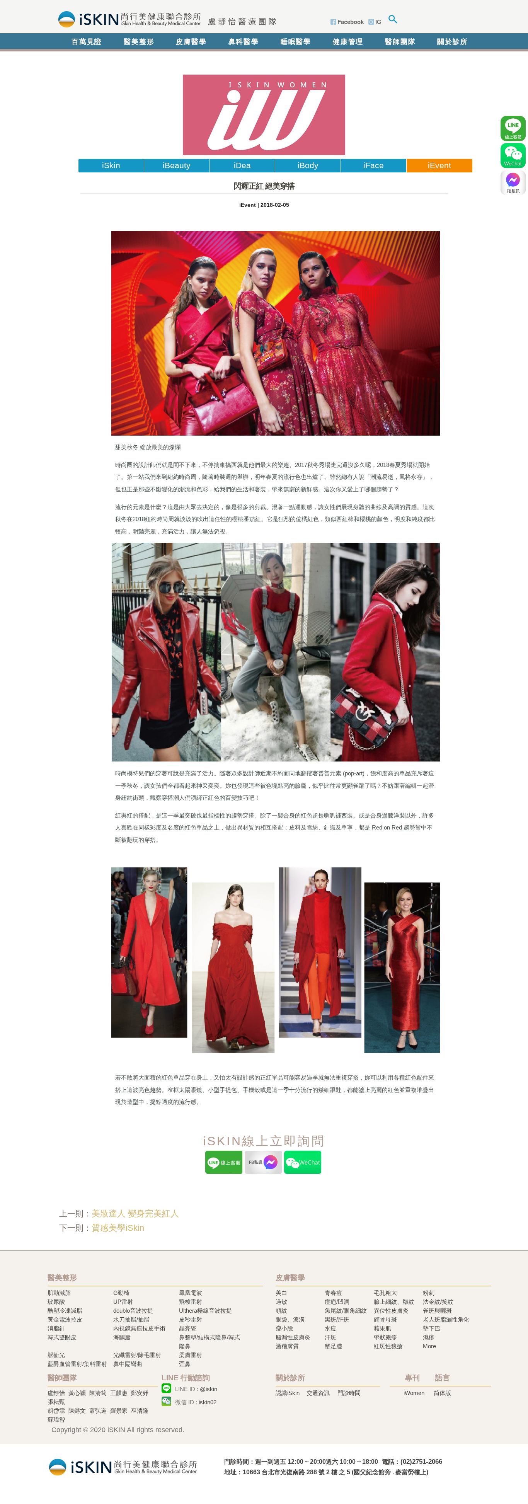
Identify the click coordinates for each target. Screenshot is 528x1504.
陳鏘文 (77, 1410)
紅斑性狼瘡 (388, 1346)
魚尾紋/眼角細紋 (346, 1310)
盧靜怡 (56, 1393)
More (429, 1346)
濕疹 (428, 1337)
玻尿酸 (56, 1301)
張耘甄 (56, 1401)
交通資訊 (318, 1393)
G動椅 (121, 1292)
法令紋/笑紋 (438, 1301)
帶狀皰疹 (385, 1337)
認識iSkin (288, 1393)
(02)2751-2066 (421, 1461)
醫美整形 (139, 42)
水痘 (330, 1328)
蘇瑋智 (56, 1419)
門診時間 (349, 1393)
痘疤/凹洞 (337, 1301)
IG (378, 22)
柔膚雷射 (190, 1355)
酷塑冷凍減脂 (65, 1310)
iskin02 (207, 1402)
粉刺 (428, 1292)
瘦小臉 (284, 1328)
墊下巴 (431, 1328)
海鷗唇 (122, 1337)
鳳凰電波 (190, 1292)
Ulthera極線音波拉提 (205, 1310)
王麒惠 (119, 1393)
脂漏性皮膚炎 (293, 1337)
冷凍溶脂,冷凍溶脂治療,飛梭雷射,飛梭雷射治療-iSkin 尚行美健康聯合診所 (123, 1466)
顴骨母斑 (385, 1319)
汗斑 (330, 1337)
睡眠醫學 (296, 42)
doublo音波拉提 (133, 1310)
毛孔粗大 (385, 1292)
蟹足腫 (333, 1346)
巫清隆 (139, 1410)
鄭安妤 (139, 1393)
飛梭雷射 (190, 1301)
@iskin (208, 1389)
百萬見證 (87, 42)
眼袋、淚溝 (290, 1319)
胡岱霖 (56, 1410)
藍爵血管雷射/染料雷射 (77, 1364)
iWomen (414, 1393)
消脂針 (56, 1328)
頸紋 (281, 1310)
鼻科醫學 (243, 42)
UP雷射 (123, 1301)
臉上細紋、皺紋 (394, 1301)
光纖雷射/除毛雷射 (137, 1355)
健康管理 (348, 42)
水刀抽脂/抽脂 (131, 1319)
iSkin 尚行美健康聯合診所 (165, 18)
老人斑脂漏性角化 (446, 1319)
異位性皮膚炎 (391, 1310)
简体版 (442, 1393)
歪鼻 (185, 1364)
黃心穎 (77, 1393)
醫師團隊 (400, 42)
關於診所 (452, 42)
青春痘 (333, 1292)
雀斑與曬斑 (437, 1310)
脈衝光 (56, 1355)
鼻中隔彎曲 (127, 1364)
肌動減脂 (59, 1292)
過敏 (281, 1301)
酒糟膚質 (287, 1346)
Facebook (350, 22)
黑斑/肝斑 (337, 1319)
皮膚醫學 (191, 42)
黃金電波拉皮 (65, 1319)
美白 (281, 1292)
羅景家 (119, 1410)
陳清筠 (98, 1393)
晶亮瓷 (187, 1328)
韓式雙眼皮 (62, 1337)
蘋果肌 (382, 1328)
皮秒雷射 (190, 1319)
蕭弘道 (98, 1410)
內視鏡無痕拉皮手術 (139, 1328)
